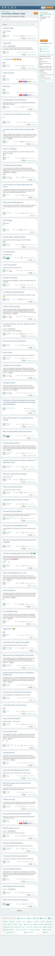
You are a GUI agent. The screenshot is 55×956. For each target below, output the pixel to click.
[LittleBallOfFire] (4, 533)
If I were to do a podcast (9, 265)
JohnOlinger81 (9, 503)
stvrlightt (8, 65)
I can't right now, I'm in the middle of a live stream (16, 114)
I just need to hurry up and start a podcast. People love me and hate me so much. (19, 461)
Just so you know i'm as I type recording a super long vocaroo (17, 186)
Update (21, 924)
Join (36, 13)
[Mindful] (4, 36)
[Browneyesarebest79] (4, 518)
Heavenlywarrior (9, 466)
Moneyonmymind (9, 647)
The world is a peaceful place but (12, 869)
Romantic (50, 921)
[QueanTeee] (4, 685)
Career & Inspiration (39, 924)
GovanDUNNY (9, 479)
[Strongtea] (4, 862)
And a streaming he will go (10, 611)
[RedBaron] (4, 635)
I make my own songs (9, 799)
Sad (10, 924)
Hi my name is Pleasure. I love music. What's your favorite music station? (19, 325)
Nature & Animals (48, 929)
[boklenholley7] (4, 213)
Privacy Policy (44, 918)
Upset (43, 921)
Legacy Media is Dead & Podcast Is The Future (16, 500)
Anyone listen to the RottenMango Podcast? (15, 525)
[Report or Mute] (36, 27)
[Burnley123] (4, 492)
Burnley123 (8, 492)
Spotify (35, 215)
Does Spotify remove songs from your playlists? (16, 642)
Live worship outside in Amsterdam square (15, 705)
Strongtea (8, 861)
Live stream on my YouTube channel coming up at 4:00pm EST (19, 130)
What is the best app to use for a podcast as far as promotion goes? (17, 784)
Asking (15, 924)
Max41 (7, 878)
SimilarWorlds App (23, 918)
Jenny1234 (8, 357)
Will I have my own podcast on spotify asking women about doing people (19, 541)
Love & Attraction (48, 927)
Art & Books (30, 927)
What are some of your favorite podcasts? (14, 341)
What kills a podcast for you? (11, 828)
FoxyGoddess (9, 176)
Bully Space (34, 81)
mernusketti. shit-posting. (10, 278)
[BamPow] (4, 345)
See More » (19, 910)
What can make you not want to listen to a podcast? (14, 832)
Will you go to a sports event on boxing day (15, 474)
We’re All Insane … (8, 352)
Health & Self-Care (29, 932)
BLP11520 (8, 723)
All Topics (46, 932)
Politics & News (38, 927)
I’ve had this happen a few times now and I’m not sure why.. (15, 645)
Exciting (12, 921)
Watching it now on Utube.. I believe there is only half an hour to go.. (17, 773)
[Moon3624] (4, 566)
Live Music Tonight (8, 28)
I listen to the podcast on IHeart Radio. (11, 330)
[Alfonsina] (4, 285)
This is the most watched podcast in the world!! (16, 553)
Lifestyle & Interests (20, 927)
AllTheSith (8, 423)
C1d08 (7, 762)
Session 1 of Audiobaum (9, 149)
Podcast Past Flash (8, 73)
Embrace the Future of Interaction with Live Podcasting (18, 655)
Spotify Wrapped (7, 220)
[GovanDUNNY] (4, 479)
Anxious (37, 921)
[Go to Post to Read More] (20, 118)
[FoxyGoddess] (4, 177)
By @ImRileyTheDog (7, 254)
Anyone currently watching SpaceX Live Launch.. (16, 770)
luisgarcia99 (8, 892)
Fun (25, 921)
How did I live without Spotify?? (12, 718)
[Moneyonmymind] (4, 648)
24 (27, 257)
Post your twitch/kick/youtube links (13, 843)
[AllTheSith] (4, 424)
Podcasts (34, 109)
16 (27, 229)
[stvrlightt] (4, 66)
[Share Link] (20, 38)
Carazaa (7, 710)
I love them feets (8, 59)
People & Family (28, 924)
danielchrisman (9, 665)
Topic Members (45, 49)
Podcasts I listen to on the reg (11, 306)
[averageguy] (4, 122)
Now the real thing (6, 31)
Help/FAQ (37, 918)
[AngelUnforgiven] (4, 453)
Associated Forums (46, 46)
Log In (43, 7)
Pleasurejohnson (9, 333)
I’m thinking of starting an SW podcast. (14, 292)
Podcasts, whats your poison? (11, 443)
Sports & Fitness (11, 932)
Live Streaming (33, 124)
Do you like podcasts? (9, 252)
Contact (31, 918)
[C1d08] (4, 763)
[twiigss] (4, 141)
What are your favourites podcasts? (13, 487)
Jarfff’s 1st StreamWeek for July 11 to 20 (15, 573)
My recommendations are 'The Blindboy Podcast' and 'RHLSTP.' (17, 695)
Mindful (7, 35)
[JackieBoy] (4, 792)
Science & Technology (22, 929)
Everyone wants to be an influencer (12, 511)
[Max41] (4, 879)
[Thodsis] (4, 698)
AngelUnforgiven (9, 452)
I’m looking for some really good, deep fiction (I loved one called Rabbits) (18, 858)
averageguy (8, 121)
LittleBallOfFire (9, 532)
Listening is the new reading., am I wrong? (12, 489)
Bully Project (6, 86)
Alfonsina (8, 284)
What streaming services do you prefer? (14, 886)
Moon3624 (8, 565)
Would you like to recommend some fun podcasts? (17, 692)
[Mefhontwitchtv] (4, 849)
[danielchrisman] (4, 665)
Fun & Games (49, 924)
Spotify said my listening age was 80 (13, 202)
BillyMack (8, 298)
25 (27, 492)
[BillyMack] (4, 299)
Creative (19, 921)
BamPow (8, 344)
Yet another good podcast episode (12, 165)
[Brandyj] (4, 52)
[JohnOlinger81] (4, 504)
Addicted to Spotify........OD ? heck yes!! (11, 721)
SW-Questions (9, 257)
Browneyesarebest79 (10, 517)
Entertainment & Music (5, 11)
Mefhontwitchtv (9, 848)
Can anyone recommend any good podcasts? (15, 856)
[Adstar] (4, 776)
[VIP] (10, 178)
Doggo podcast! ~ (9, 629)
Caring (5, 924)
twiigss (7, 141)
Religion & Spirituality (35, 929)
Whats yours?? (6, 223)
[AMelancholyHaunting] (4, 408)
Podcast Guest (7, 43)
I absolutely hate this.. (9, 753)
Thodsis (7, 697)
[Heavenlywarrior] (4, 467)
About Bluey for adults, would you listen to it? (12, 267)
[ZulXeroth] (4, 245)
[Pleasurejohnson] (4, 334)
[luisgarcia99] (4, 892)
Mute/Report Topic (46, 51)
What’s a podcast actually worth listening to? (15, 900)
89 (27, 745)
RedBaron (8, 634)
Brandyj (7, 51)
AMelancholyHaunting (10, 408)
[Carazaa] (4, 711)
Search (5, 24)
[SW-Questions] (4, 257)
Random (31, 921)
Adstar (7, 775)
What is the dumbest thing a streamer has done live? (17, 431)
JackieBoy (8, 791)
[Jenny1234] (4, 358)
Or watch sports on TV (7, 476)
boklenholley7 (8, 212)
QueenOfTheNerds (9, 745)
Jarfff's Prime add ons (9, 590)
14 (26, 299)
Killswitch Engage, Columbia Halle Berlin (14, 237)
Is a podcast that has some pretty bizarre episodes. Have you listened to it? (19, 355)
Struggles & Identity (8, 929)
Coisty (7, 229)
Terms (51, 918)
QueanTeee (8, 684)
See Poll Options (11, 46)
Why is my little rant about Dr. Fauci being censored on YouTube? (18, 419)
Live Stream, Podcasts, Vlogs (13, 13)
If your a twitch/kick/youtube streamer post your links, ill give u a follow (18, 845)
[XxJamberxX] (4, 806)
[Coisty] (4, 230)
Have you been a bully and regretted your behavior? (17, 814)
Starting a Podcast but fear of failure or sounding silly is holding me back (18, 674)
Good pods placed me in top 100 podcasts (14, 100)
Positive (6, 921)
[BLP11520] (4, 724)
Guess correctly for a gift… (10, 731)
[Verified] (10, 648)
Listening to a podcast (9, 383)
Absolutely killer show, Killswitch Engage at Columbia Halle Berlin (17, 240)
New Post (44, 40)
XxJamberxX (8, 806)
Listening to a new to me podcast (12, 365)
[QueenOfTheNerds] (4, 745)
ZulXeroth (8, 244)
